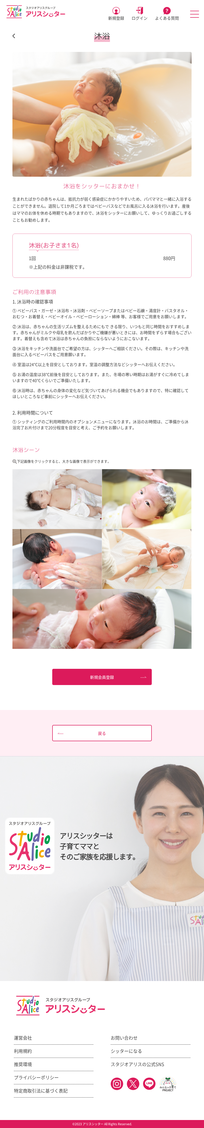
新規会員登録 (102, 677)
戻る (102, 733)
